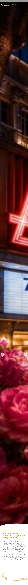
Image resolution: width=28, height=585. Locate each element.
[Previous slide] (2, 355)
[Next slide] (25, 355)
